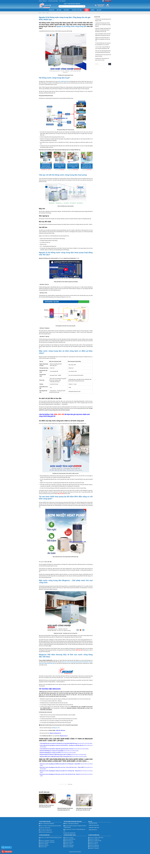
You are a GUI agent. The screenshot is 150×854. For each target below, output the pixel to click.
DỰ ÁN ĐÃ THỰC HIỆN (76, 10)
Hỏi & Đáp (99, 10)
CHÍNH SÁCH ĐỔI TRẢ (93, 829)
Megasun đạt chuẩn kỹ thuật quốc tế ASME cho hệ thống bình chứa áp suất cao (102, 39)
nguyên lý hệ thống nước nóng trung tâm (71, 26)
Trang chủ (51, 10)
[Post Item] (47, 798)
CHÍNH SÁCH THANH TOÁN (94, 827)
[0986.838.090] (2, 847)
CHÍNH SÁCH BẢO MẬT (93, 823)
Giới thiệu (59, 10)
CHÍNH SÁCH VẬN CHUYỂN (94, 825)
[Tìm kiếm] (83, 6)
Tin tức (86, 10)
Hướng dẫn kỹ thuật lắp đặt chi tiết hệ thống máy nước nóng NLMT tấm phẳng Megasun (102, 24)
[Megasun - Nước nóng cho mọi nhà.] (45, 5)
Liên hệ (92, 10)
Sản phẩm (66, 10)
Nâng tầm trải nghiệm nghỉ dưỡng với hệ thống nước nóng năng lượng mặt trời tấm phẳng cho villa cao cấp (103, 30)
